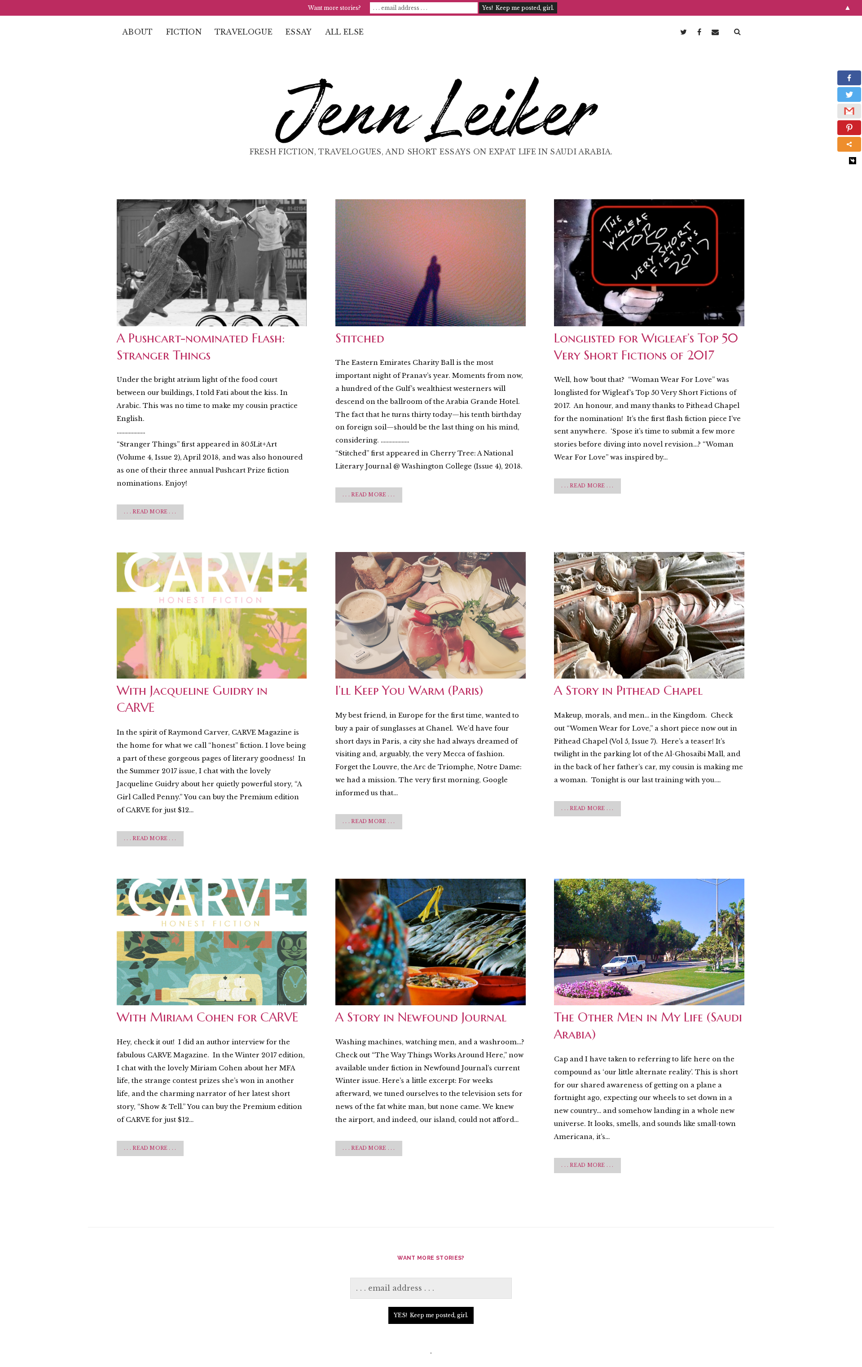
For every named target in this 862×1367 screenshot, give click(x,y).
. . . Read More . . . (153, 514)
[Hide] (852, 160)
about (137, 31)
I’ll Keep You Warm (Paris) (430, 615)
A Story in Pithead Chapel (649, 615)
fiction (184, 31)
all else (344, 31)
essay (299, 31)
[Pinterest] (849, 127)
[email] (715, 31)
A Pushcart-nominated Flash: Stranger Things (212, 262)
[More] (849, 144)
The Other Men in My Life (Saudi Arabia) (649, 942)
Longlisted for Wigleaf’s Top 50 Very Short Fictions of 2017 (649, 262)
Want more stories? (334, 7)
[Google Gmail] (849, 111)
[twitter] (683, 31)
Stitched (430, 262)
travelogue (244, 31)
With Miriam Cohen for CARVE (212, 942)
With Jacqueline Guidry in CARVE (212, 615)
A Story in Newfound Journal (430, 942)
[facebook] (699, 31)
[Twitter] (849, 94)
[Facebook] (849, 77)
